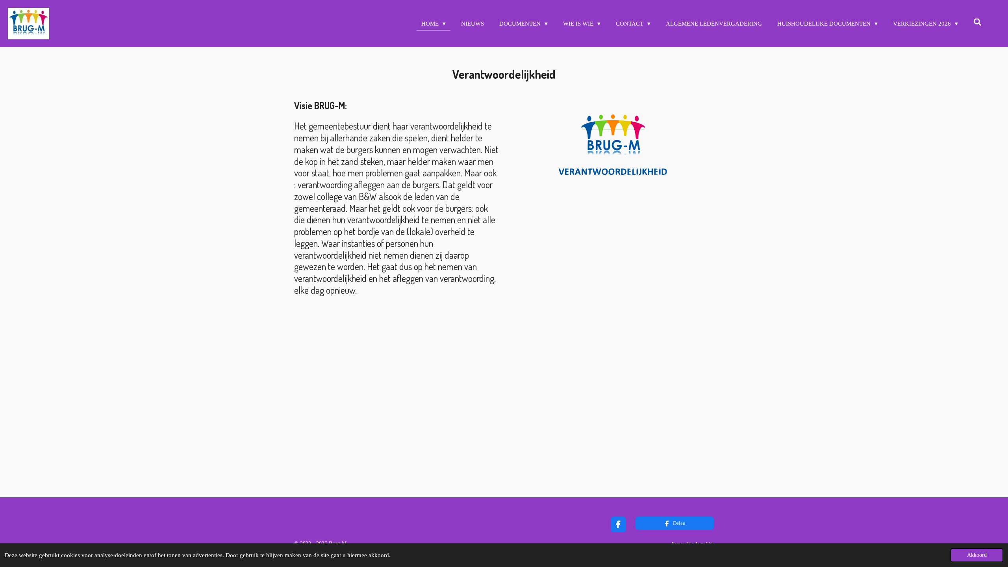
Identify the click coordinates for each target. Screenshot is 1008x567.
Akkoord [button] (977, 555)
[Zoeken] (977, 22)
